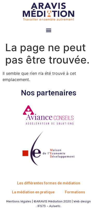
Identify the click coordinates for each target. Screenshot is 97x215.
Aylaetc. (55, 206)
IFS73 (42, 206)
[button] (48, 30)
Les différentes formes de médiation (48, 183)
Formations (75, 192)
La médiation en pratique (33, 192)
